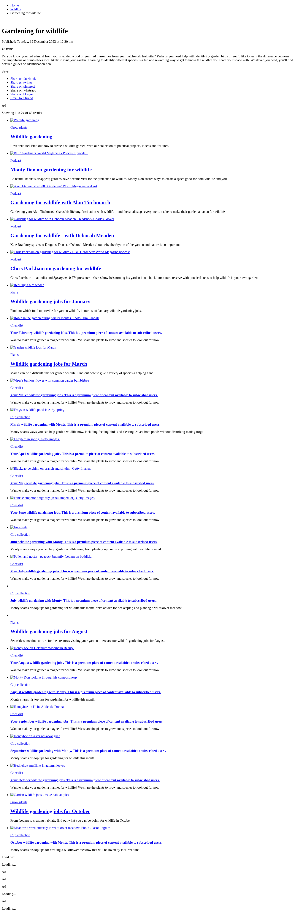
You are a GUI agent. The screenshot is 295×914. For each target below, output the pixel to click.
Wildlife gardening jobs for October (50, 811)
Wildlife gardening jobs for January (50, 301)
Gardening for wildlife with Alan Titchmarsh (60, 202)
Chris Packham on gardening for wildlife (55, 268)
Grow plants (18, 127)
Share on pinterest (22, 86)
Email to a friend (21, 98)
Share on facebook (23, 79)
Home (14, 5)
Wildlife (15, 9)
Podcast (15, 160)
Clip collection (20, 417)
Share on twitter (21, 82)
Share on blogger (22, 94)
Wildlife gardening (31, 136)
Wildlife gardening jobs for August (48, 631)
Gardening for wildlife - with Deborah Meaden (62, 235)
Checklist (16, 325)
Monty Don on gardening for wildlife (51, 169)
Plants (14, 292)
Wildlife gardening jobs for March (48, 364)
